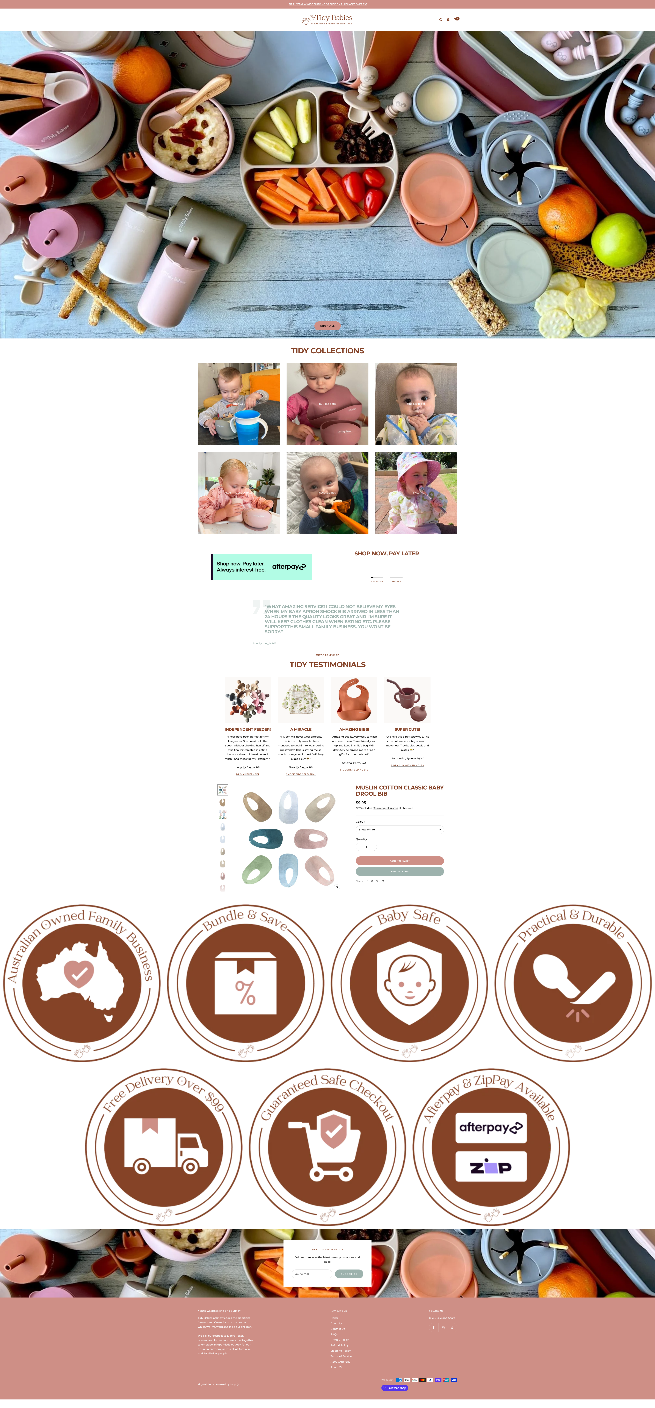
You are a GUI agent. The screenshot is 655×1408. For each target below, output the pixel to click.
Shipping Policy (341, 1350)
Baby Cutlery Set (247, 774)
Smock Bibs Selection (301, 774)
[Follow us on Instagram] (443, 1327)
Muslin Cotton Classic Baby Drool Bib (400, 790)
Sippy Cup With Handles (407, 765)
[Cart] (455, 19)
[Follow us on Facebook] (433, 1327)
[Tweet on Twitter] (377, 881)
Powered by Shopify (227, 1384)
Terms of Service (341, 1356)
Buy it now (400, 871)
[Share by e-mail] (383, 881)
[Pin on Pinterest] (372, 881)
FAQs (334, 1334)
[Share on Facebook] (367, 881)
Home (335, 1318)
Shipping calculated (385, 808)
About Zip (337, 1367)
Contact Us (338, 1328)
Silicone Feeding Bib (354, 769)
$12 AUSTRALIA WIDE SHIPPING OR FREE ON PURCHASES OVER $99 (328, 4)
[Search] (440, 19)
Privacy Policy (339, 1339)
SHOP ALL (327, 325)
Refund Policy (339, 1345)
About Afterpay (340, 1361)
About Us (337, 1323)
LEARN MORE (386, 564)
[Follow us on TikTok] (452, 1327)
